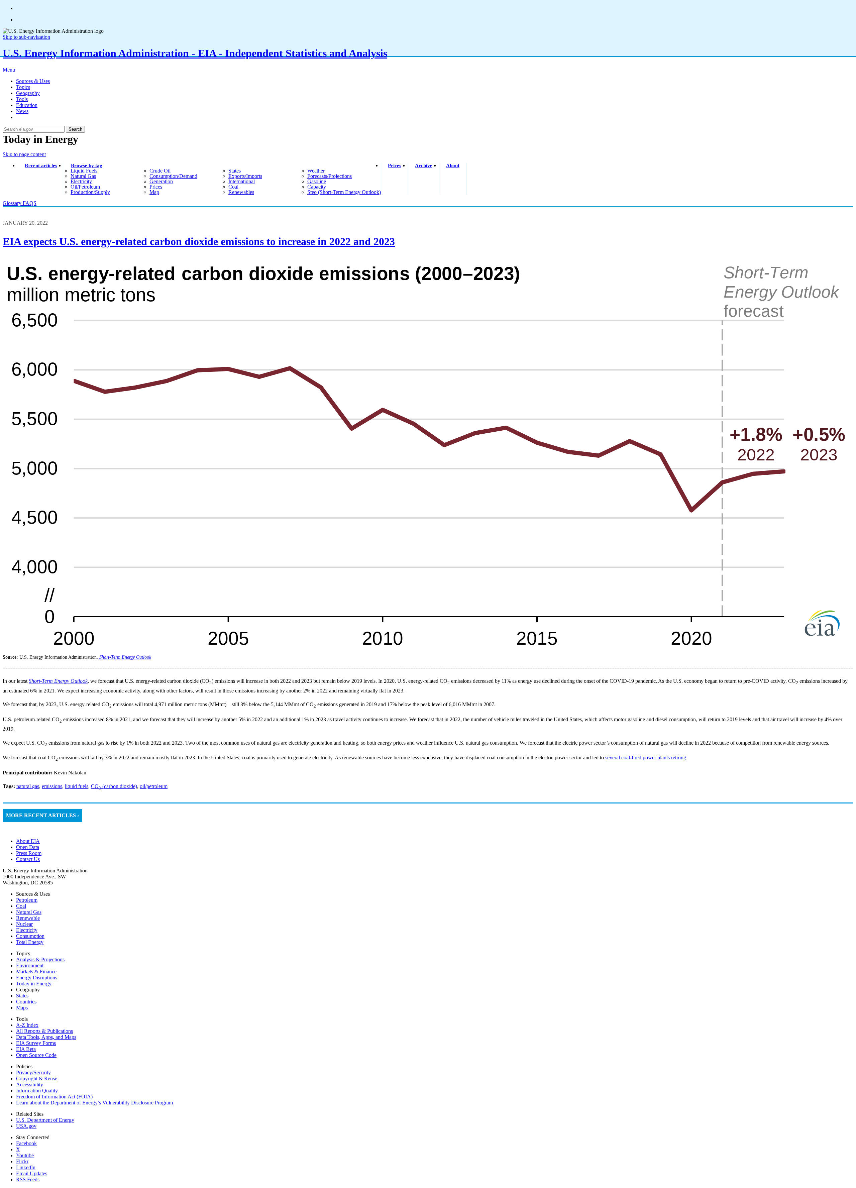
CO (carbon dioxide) (114, 786)
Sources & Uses (33, 81)
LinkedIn (25, 1167)
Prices (394, 165)
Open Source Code (36, 1055)
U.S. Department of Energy (45, 1120)
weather (316, 171)
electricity (81, 181)
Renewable (28, 918)
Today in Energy (33, 983)
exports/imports (245, 176)
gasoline (316, 181)
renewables (241, 192)
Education (26, 105)
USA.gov (26, 1126)
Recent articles (41, 165)
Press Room (28, 853)
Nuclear (24, 924)
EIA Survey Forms (36, 1043)
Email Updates (31, 1173)
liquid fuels (84, 171)
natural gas (83, 176)
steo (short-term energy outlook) (344, 192)
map (154, 192)
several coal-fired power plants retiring (645, 757)
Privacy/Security (33, 1072)
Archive (423, 165)
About (452, 165)
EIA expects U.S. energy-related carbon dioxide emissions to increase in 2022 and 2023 (199, 241)
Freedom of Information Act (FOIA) (54, 1096)
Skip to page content (24, 154)
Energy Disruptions (36, 977)
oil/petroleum (85, 187)
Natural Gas (28, 912)
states (234, 171)
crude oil (160, 171)
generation (161, 181)
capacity (316, 187)
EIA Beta (26, 1049)
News (22, 111)
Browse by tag (86, 165)
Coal (21, 906)
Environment (29, 965)
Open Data (27, 847)
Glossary (13, 203)
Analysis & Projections (40, 959)
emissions (52, 786)
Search (75, 129)
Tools (22, 99)
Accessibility (29, 1084)
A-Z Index (27, 1025)
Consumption (30, 936)
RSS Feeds (27, 1179)
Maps (22, 1007)
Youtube (25, 1155)
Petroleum (26, 900)
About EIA (28, 841)
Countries (26, 1001)
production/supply (90, 192)
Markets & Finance (36, 971)
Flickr (22, 1161)
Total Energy (29, 942)
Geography (28, 93)
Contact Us (28, 859)
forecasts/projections (329, 176)
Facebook (26, 1143)
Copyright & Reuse (36, 1078)
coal (233, 187)
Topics (23, 87)
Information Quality (37, 1090)
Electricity (26, 930)
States (22, 995)
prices (155, 187)
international (241, 181)
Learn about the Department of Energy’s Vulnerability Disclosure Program (94, 1102)
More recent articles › (42, 815)
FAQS (29, 203)
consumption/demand (173, 176)
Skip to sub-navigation (26, 37)
